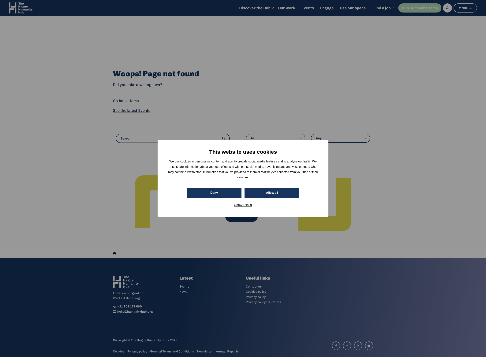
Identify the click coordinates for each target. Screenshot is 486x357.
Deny (214, 192)
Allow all (272, 192)
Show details (243, 204)
